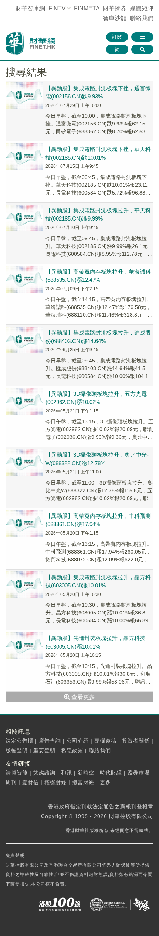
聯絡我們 (141, 18)
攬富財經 (83, 782)
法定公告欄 (19, 741)
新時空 (86, 773)
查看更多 (82, 697)
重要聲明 (44, 750)
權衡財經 (55, 782)
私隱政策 (72, 750)
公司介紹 (78, 741)
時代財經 (111, 773)
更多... (108, 782)
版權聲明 (17, 750)
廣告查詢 (50, 741)
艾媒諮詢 (44, 773)
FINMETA (86, 8)
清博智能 (17, 773)
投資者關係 (136, 741)
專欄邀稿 (105, 741)
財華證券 (114, 8)
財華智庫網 (30, 8)
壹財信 (30, 782)
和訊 (66, 773)
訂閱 (117, 37)
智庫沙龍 (114, 18)
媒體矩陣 (141, 8)
